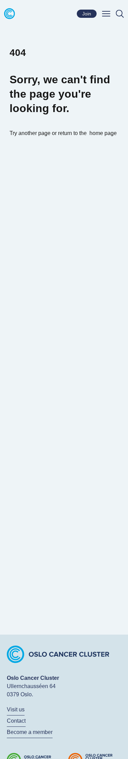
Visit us (16, 709)
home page (103, 133)
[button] (106, 14)
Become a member (30, 732)
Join (86, 13)
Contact (16, 721)
